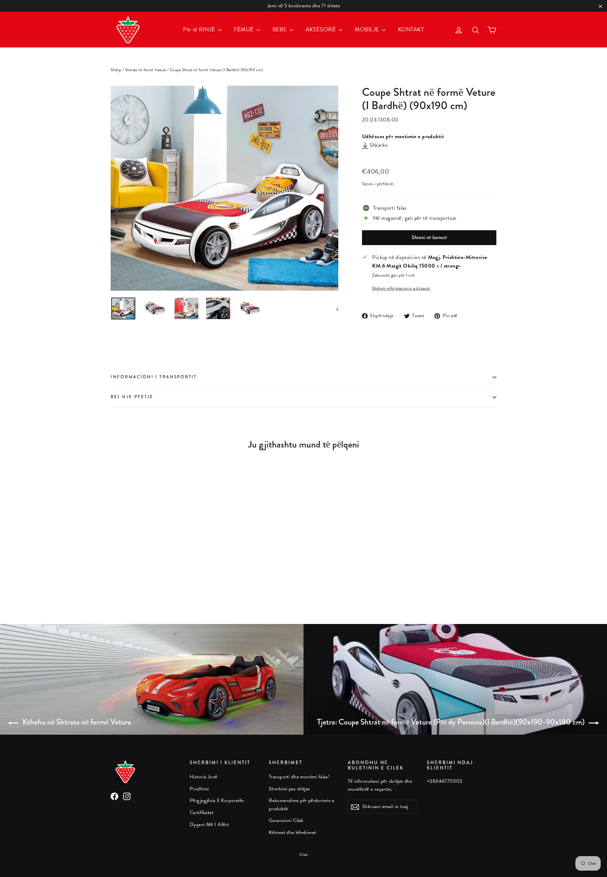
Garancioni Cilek (286, 820)
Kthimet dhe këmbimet (292, 832)
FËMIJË (244, 29)
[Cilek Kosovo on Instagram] (127, 795)
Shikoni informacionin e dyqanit (401, 288)
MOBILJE (368, 29)
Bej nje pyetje (132, 397)
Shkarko (378, 145)
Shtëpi (116, 70)
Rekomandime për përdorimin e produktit (301, 804)
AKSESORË (321, 29)
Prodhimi (199, 789)
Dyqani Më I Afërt (209, 824)
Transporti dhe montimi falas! (299, 777)
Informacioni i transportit (154, 377)
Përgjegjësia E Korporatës (217, 800)
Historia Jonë (204, 777)
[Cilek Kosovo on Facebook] (114, 795)
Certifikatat (201, 812)
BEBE (280, 29)
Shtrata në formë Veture (145, 70)
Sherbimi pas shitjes (289, 789)
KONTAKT (411, 29)
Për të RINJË (200, 29)
